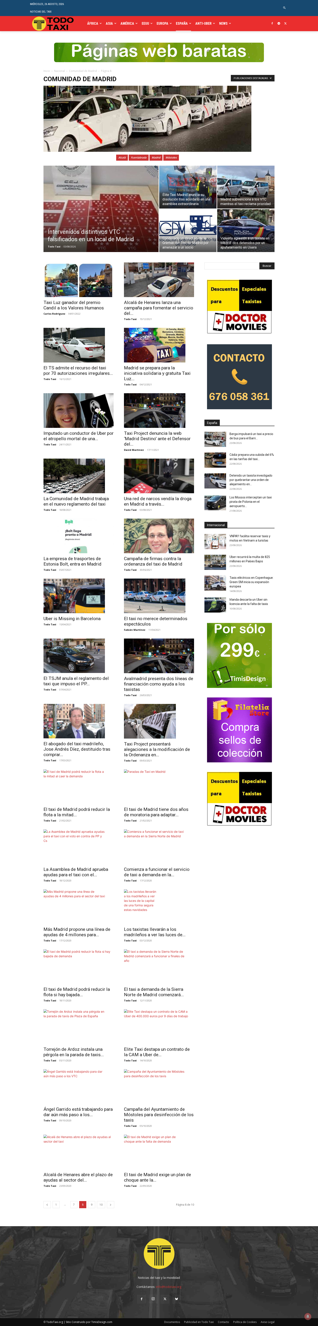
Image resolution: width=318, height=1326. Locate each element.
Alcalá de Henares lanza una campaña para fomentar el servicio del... (158, 308)
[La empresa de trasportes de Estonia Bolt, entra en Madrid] (78, 536)
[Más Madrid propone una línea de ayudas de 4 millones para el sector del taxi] (78, 906)
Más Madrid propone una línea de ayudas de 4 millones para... (76, 932)
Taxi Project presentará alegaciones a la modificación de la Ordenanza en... (157, 749)
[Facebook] (272, 23)
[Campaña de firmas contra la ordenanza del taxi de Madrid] (159, 536)
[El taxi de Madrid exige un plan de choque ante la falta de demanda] (159, 1152)
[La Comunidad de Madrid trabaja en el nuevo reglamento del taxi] (78, 476)
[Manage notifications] (307, 1316)
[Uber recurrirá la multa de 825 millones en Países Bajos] (215, 562)
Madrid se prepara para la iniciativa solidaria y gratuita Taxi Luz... (157, 373)
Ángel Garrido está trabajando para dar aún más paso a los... (78, 1112)
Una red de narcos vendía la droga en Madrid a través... (157, 501)
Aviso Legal (268, 1322)
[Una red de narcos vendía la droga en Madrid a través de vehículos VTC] (159, 476)
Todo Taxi (54, 246)
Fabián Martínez (134, 629)
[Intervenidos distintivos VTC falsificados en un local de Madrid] (101, 216)
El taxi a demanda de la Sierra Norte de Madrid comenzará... (154, 992)
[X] (285, 23)
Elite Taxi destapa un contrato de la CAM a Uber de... (157, 1052)
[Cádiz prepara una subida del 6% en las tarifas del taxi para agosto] (215, 460)
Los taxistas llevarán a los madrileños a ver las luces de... (155, 932)
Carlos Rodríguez (54, 313)
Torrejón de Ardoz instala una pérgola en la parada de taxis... (73, 1052)
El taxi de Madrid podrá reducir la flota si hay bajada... (76, 992)
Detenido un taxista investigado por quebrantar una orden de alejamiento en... (251, 480)
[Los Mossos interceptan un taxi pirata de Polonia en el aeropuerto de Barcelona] (215, 502)
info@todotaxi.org (168, 1287)
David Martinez (134, 449)
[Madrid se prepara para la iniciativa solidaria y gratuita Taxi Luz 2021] (159, 345)
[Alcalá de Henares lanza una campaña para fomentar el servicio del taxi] (159, 279)
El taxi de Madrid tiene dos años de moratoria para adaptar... (156, 812)
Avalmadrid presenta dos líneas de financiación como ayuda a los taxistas (158, 684)
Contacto (223, 1322)
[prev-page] (47, 1204)
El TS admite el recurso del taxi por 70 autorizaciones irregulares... (78, 370)
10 (101, 1204)
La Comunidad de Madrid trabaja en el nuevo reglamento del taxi (76, 501)
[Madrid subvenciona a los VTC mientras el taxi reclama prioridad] (246, 187)
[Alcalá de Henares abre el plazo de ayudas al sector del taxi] (78, 1152)
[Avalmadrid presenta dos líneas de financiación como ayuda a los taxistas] (159, 656)
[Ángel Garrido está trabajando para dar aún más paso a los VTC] (78, 1086)
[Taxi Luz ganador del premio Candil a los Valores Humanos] (78, 279)
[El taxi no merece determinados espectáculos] (159, 596)
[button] (284, 8)
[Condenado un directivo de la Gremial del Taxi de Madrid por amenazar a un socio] (188, 230)
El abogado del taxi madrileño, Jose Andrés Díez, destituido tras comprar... (76, 749)
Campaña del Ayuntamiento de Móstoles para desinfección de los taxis (159, 1115)
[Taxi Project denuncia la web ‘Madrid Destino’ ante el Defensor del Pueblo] (159, 410)
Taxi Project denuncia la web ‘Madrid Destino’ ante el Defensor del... (157, 439)
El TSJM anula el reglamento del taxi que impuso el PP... (76, 681)
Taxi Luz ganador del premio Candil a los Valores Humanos (73, 305)
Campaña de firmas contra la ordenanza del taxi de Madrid (153, 561)
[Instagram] (153, 1299)
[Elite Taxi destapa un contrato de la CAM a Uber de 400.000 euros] (159, 1026)
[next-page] (110, 1204)
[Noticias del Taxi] (53, 23)
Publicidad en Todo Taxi (199, 1322)
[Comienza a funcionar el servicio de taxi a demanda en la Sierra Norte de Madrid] (159, 846)
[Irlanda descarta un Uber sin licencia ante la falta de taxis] (215, 605)
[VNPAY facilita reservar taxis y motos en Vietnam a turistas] (215, 541)
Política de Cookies (245, 1322)
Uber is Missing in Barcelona (72, 618)
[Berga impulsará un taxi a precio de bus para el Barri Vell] (215, 439)
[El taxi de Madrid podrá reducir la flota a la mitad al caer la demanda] (78, 786)
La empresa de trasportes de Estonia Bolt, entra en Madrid (72, 561)
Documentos (172, 1322)
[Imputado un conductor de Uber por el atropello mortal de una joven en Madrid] (78, 410)
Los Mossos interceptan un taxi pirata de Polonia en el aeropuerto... (251, 502)
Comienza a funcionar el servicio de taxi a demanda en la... (157, 872)
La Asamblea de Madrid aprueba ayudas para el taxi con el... (75, 872)
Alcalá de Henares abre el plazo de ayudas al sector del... (78, 1177)
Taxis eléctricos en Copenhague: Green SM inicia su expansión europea (251, 582)
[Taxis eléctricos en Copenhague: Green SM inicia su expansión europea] (215, 583)
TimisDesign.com (101, 1322)
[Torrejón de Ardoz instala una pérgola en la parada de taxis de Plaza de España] (78, 1026)
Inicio (46, 71)
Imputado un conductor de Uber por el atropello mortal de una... (78, 436)
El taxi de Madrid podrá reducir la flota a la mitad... (76, 812)
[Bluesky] (176, 1299)
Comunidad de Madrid (83, 71)
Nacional (59, 71)
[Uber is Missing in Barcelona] (78, 596)
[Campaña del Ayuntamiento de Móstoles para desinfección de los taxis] (159, 1086)
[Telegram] (278, 23)
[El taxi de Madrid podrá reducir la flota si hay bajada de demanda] (78, 966)
